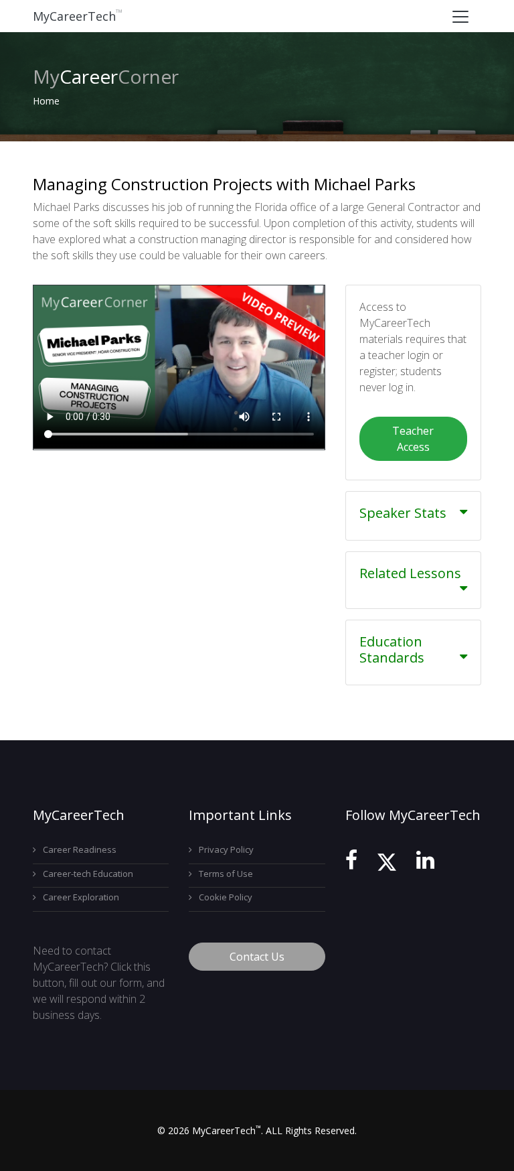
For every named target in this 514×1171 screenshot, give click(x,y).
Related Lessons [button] (410, 573)
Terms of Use (226, 874)
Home (46, 100)
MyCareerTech (77, 16)
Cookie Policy (225, 897)
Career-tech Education (88, 874)
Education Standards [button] (391, 649)
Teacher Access (413, 438)
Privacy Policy (226, 849)
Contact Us (257, 956)
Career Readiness (79, 849)
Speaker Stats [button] (402, 513)
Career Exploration (81, 897)
